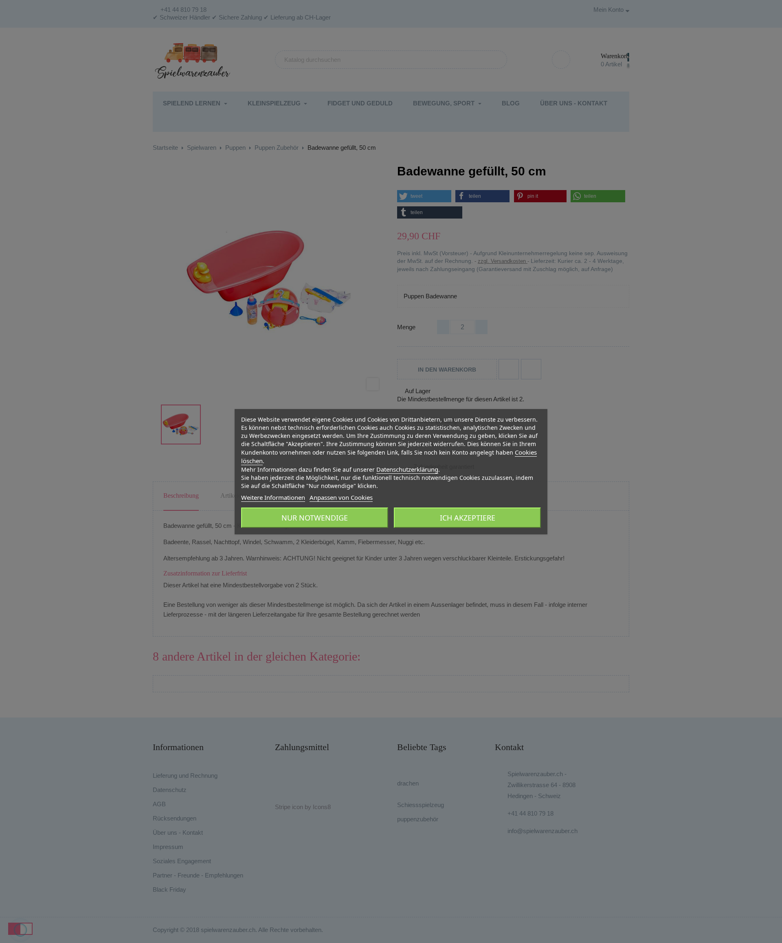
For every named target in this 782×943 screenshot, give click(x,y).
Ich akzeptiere (467, 518)
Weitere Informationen (273, 497)
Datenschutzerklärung (407, 469)
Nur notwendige (314, 518)
